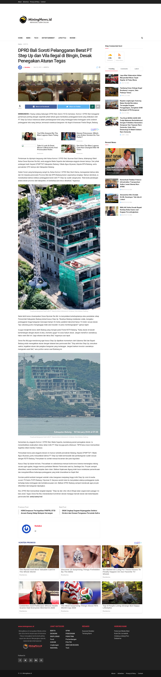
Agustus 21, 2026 (113, 173)
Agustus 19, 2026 (126, 215)
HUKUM (53, 642)
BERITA (25, 44)
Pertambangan (71, 639)
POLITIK (69, 642)
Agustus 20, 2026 (126, 189)
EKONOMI (53, 633)
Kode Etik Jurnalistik (121, 633)
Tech (36, 38)
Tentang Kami (87, 633)
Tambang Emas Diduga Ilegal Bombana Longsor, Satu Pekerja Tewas (131, 90)
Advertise (26, 2)
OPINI (68, 631)
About (20, 2)
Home (20, 38)
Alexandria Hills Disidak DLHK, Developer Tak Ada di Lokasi (131, 197)
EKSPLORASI (54, 636)
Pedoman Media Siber (122, 631)
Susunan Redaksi (88, 631)
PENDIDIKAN (70, 633)
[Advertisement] (103, 19)
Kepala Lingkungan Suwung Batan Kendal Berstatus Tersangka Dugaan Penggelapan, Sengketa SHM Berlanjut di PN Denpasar (131, 105)
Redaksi (27, 67)
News (28, 38)
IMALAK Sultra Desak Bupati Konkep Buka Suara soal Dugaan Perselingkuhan (131, 209)
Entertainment (48, 38)
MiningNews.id (27, 673)
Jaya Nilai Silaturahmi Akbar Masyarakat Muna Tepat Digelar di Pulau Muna (131, 77)
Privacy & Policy (34, 2)
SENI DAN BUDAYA (72, 645)
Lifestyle (62, 38)
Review (72, 38)
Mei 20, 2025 (38, 67)
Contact (43, 2)
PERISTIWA (70, 636)
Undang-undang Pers (121, 636)
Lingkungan (54, 645)
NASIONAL (54, 648)
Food (52, 639)
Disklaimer (117, 638)
